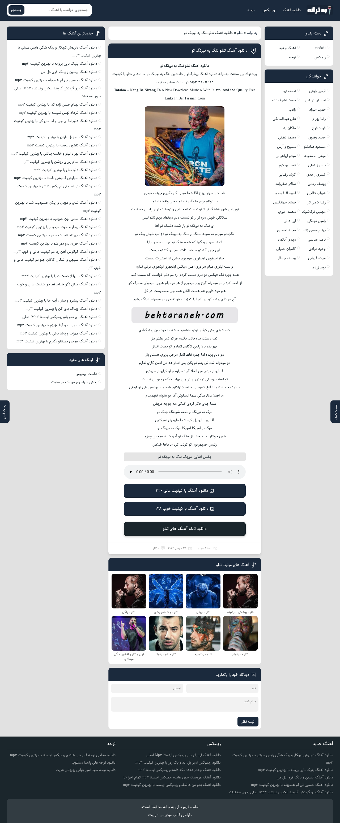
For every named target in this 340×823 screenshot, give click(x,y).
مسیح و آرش (286, 147)
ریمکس (320, 57)
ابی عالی (290, 221)
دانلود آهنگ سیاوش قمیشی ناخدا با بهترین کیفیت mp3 (55, 178)
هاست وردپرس (86, 374)
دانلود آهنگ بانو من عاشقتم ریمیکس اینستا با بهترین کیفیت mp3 (172, 785)
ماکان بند (289, 128)
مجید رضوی (317, 137)
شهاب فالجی (316, 193)
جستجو (16, 10)
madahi (320, 48)
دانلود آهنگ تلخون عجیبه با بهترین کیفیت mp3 (62, 145)
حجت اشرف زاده (284, 100)
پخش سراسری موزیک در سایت (74, 382)
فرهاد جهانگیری (284, 202)
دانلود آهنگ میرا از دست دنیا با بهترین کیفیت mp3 (59, 276)
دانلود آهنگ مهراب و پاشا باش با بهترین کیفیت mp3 (58, 333)
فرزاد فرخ (319, 128)
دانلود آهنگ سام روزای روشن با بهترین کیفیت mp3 (59, 162)
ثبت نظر (247, 722)
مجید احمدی (286, 230)
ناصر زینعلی (317, 165)
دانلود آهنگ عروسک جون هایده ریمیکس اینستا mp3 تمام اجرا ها (172, 777)
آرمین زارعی (317, 91)
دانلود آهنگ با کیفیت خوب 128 (182, 508)
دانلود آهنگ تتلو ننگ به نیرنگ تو (220, 50)
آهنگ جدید (203, 548)
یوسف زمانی (317, 184)
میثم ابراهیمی (286, 156)
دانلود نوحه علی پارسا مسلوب (94, 762)
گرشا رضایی (287, 174)
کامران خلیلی (286, 249)
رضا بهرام (319, 119)
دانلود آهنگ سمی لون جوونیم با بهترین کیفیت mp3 (58, 219)
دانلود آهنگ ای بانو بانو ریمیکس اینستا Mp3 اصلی (59, 317)
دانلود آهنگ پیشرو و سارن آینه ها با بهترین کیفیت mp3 (56, 300)
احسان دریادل (315, 100)
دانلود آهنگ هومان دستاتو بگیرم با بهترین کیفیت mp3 (56, 341)
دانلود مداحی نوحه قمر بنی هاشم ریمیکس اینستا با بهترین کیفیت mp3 (63, 755)
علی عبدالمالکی (284, 119)
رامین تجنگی (316, 221)
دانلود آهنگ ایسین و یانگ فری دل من (69, 72)
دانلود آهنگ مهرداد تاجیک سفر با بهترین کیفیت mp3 (57, 235)
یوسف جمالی (286, 258)
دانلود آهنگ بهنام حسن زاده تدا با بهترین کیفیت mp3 (57, 104)
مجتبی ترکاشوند (314, 212)
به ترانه (252, 33)
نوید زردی (319, 267)
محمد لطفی (287, 137)
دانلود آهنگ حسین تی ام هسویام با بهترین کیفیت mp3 (56, 80)
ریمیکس (268, 10)
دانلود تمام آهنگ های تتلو (185, 528)
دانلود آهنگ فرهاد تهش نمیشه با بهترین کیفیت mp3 (58, 113)
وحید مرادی (317, 249)
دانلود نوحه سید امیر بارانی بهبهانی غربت (86, 770)
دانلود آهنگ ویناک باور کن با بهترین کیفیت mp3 (61, 309)
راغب (292, 109)
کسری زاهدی (316, 174)
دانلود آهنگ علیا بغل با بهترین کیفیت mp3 (65, 170)
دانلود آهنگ (292, 10)
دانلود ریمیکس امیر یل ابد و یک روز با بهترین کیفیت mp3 (178, 762)
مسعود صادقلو (315, 147)
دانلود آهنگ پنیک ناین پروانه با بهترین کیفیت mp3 (59, 64)
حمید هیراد (317, 109)
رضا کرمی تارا (316, 202)
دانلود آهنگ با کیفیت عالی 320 (182, 490)
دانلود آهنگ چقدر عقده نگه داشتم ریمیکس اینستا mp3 (179, 770)
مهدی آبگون (287, 239)
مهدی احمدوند (315, 156)
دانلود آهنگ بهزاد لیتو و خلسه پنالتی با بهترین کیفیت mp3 (54, 153)
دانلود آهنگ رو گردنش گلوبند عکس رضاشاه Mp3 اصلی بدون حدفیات (281, 792)
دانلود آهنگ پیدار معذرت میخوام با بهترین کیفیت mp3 (57, 227)
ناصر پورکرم (287, 165)
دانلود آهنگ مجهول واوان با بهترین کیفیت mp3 (62, 137)
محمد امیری (287, 212)
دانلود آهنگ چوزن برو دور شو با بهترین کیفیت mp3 (59, 243)
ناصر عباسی (317, 239)
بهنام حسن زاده (314, 230)
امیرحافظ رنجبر (285, 193)
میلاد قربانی (317, 258)
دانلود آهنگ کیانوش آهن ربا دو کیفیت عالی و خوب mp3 (55, 252)
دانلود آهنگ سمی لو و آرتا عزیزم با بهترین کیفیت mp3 (57, 325)
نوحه (251, 10)
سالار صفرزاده (285, 184)
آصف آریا (289, 91)
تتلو (240, 33)
